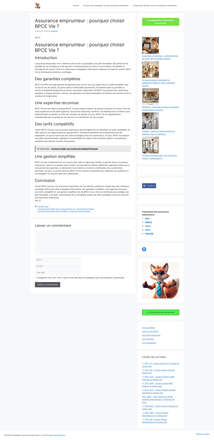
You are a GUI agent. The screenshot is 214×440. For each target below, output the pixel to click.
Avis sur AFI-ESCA (150, 331)
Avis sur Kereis (148, 328)
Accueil (76, 5)
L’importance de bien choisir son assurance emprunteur (155, 5)
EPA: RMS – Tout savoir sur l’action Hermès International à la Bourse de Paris (158, 400)
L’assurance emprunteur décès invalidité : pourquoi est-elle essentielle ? (64, 211)
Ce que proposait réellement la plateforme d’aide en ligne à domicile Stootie (158, 83)
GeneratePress (59, 435)
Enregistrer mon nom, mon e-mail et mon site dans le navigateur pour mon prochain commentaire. (81, 278)
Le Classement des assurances (161, 312)
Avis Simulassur (149, 343)
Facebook (151, 186)
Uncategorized (42, 206)
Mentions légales (203, 434)
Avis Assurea (148, 339)
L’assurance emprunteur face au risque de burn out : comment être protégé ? (66, 209)
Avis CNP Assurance (151, 335)
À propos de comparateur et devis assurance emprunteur (106, 5)
